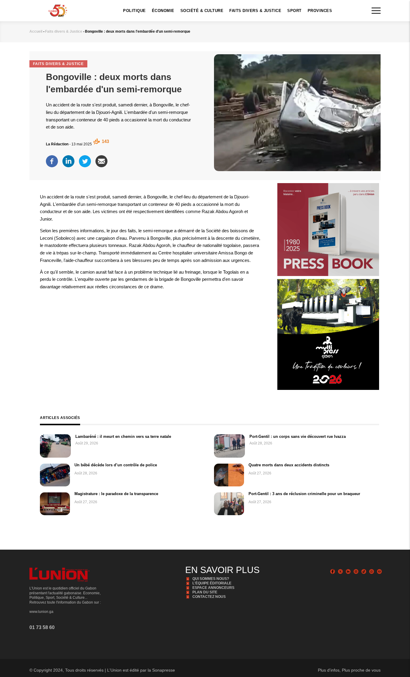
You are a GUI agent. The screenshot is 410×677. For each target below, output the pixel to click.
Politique (134, 10)
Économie (163, 10)
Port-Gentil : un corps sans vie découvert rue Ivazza (297, 436)
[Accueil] (57, 10)
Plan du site (204, 592)
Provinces (320, 10)
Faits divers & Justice (255, 10)
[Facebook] (52, 160)
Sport (294, 10)
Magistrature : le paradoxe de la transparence (116, 493)
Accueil (35, 31)
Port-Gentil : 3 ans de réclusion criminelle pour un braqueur (304, 493)
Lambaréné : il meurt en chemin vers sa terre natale (123, 436)
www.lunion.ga (41, 612)
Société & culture (202, 10)
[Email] (101, 160)
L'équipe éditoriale (211, 583)
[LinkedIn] (68, 160)
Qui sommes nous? (210, 579)
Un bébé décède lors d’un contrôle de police (115, 465)
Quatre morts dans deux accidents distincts (289, 465)
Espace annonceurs (213, 588)
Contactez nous (209, 597)
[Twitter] (85, 160)
